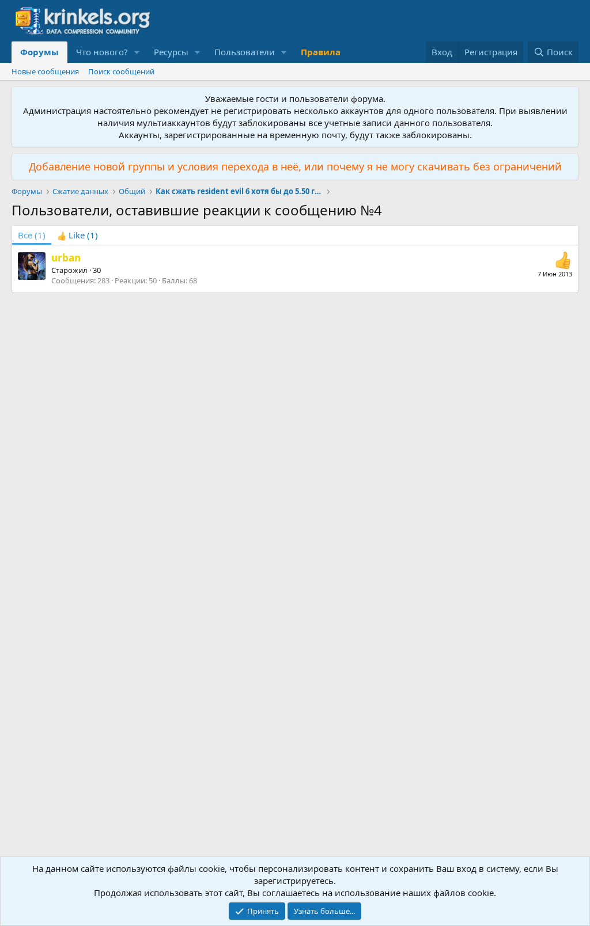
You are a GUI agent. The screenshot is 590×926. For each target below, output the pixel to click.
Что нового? (102, 52)
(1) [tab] (32, 235)
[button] (137, 52)
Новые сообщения (45, 71)
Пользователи (244, 52)
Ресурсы (171, 52)
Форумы (39, 52)
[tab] (77, 235)
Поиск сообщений (121, 71)
